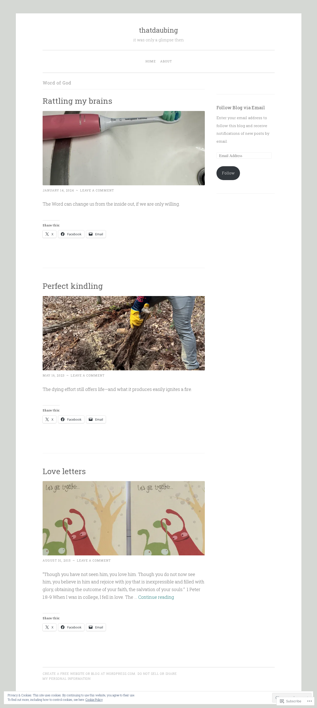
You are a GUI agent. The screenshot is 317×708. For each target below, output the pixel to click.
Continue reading (156, 597)
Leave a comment (97, 190)
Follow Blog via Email (240, 107)
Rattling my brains (77, 100)
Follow (228, 172)
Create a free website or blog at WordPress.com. (89, 674)
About (166, 61)
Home (150, 61)
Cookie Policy (94, 700)
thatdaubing (158, 30)
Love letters (64, 471)
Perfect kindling (73, 285)
